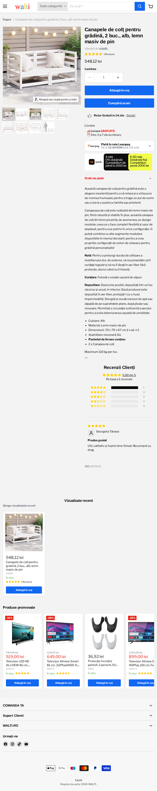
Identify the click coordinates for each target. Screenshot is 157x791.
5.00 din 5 (129, 375)
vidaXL (103, 48)
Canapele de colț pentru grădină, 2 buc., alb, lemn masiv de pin (22, 565)
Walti (91, 668)
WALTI (50, 668)
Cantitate (90, 69)
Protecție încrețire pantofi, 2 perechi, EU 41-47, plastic (102, 664)
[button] (98, 387)
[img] (96, 426)
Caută (78, 780)
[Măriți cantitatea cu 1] (118, 77)
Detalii (131, 115)
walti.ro (10, 668)
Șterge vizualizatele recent (19, 505)
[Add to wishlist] (86, 357)
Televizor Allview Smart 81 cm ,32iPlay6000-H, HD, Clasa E (63, 665)
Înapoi (7, 19)
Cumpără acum (119, 103)
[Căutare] (140, 6)
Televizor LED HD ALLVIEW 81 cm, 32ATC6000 (17, 665)
